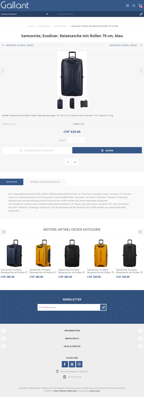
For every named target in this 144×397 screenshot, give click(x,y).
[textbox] (96, 14)
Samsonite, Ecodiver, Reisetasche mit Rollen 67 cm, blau (14, 272)
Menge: (62, 140)
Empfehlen (75, 162)
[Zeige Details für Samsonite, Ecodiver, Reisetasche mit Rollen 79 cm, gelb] (101, 253)
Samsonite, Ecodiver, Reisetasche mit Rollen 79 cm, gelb (100, 272)
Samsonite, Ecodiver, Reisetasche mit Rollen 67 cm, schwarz (71, 272)
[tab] (11, 182)
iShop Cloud (95, 391)
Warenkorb (140, 6)
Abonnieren (103, 307)
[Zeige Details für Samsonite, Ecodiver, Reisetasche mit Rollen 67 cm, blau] (14, 253)
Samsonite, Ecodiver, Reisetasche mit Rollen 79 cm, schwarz (129, 272)
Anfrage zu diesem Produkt (45, 181)
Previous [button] (4, 232)
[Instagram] (79, 364)
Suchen (141, 14)
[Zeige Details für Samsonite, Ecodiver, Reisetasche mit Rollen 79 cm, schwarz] (130, 253)
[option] (14, 260)
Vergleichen (68, 162)
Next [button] (140, 232)
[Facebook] (65, 364)
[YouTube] (72, 364)
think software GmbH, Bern (65, 391)
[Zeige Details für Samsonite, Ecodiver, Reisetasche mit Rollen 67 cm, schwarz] (72, 253)
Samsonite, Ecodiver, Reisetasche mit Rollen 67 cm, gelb (43, 272)
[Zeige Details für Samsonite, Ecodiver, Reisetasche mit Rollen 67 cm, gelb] (43, 253)
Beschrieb (11, 181)
